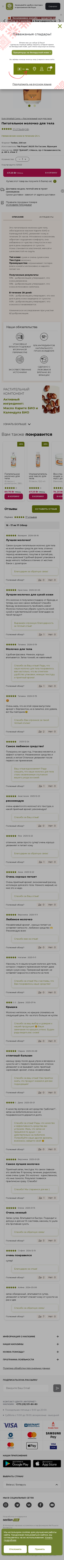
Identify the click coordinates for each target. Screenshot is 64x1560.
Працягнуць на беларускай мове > (32, 52)
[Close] (60, 26)
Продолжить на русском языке (32, 84)
